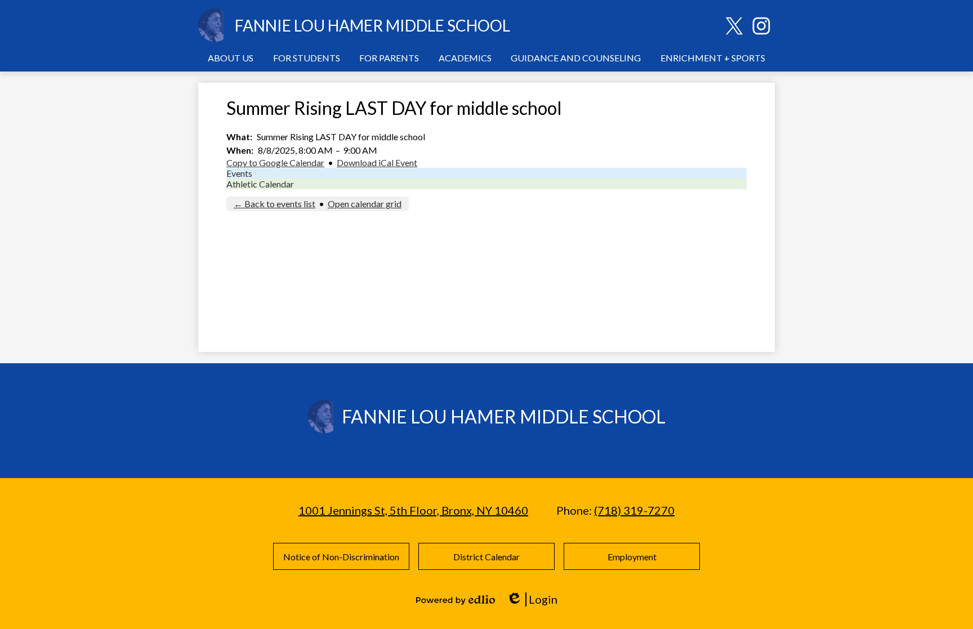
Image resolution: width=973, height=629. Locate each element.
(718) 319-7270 (634, 510)
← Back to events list (274, 203)
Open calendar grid (364, 203)
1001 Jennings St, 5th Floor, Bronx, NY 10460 (413, 510)
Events (239, 173)
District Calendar (486, 556)
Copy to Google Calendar (275, 162)
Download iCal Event (377, 162)
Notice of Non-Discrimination (341, 556)
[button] (230, 57)
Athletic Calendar (260, 184)
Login (531, 599)
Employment (632, 556)
